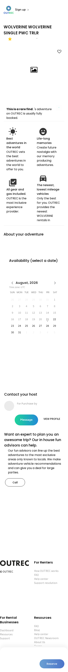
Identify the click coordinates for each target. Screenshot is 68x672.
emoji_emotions (43, 131)
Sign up (20, 9)
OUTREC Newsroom (46, 638)
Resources (6, 634)
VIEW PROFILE (52, 418)
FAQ (36, 575)
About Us (39, 642)
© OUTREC (6, 571)
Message (26, 420)
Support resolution (45, 583)
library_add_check (12, 182)
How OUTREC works (46, 571)
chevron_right (55, 283)
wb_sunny (12, 131)
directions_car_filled (43, 178)
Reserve (52, 664)
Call (15, 482)
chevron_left (12, 283)
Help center (41, 579)
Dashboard (6, 630)
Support (5, 638)
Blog (37, 630)
